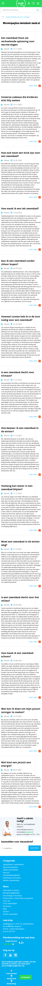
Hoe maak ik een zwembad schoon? (17, 654)
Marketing (11, 983)
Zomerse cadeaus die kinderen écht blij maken (19, 98)
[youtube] (10, 955)
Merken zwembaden (11, 880)
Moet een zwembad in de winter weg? (20, 543)
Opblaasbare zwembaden (13, 864)
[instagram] (15, 955)
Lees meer (33, 85)
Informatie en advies (11, 890)
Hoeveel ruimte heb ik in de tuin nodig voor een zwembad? (20, 318)
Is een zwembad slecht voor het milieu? (20, 599)
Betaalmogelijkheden (11, 893)
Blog (5, 909)
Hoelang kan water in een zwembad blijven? (17, 487)
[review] (13, 942)
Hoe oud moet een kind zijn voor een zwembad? (20, 154)
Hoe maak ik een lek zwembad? (20, 208)
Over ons (6, 901)
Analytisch (11, 978)
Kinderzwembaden (10, 870)
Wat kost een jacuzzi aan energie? (16, 764)
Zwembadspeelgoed (11, 875)
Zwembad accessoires (12, 878)
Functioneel (11, 973)
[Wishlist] (33, 4)
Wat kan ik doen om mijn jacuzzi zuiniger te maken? (20, 710)
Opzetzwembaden (10, 867)
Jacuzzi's (6, 872)
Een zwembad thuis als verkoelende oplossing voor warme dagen (18, 41)
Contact (6, 911)
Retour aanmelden (10, 914)
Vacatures (7, 906)
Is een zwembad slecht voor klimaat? (17, 374)
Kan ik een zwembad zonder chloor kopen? (18, 262)
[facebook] (5, 955)
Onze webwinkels (10, 903)
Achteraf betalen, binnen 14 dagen (18, 17)
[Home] (21, 3)
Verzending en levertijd (12, 895)
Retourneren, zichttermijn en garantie (18, 898)
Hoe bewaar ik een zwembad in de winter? (20, 429)
